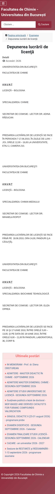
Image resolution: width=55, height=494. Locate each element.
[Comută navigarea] (3, 3)
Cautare (45, 24)
